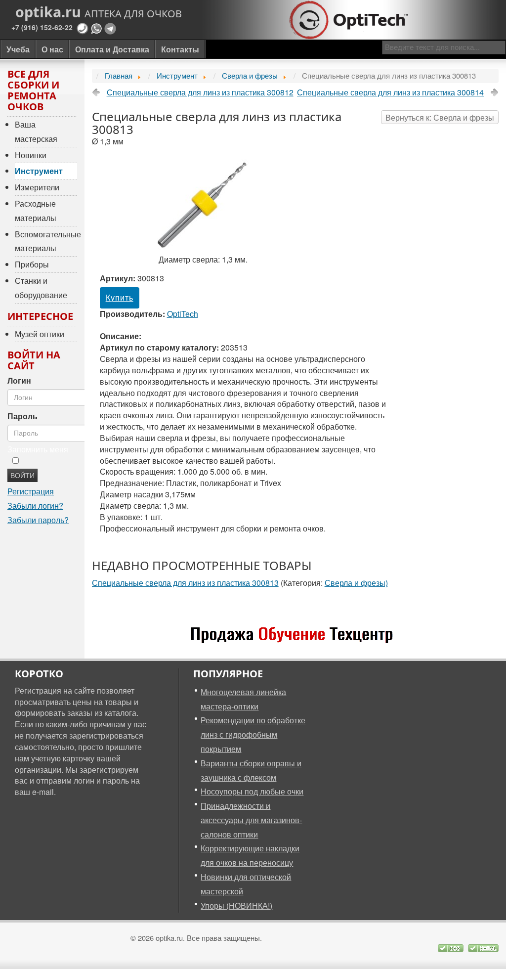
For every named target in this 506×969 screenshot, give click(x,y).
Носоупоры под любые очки (252, 791)
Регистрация (30, 491)
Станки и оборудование (41, 288)
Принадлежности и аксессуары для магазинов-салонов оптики (251, 820)
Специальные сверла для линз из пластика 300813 (185, 582)
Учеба (18, 49)
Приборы (32, 264)
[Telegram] (110, 27)
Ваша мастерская (36, 131)
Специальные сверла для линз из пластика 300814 (390, 92)
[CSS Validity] (451, 946)
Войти (22, 475)
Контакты (180, 49)
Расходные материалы (35, 210)
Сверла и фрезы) (356, 582)
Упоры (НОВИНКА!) (236, 905)
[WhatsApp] (96, 27)
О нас (52, 49)
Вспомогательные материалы (46, 241)
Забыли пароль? (38, 520)
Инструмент (39, 170)
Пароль (22, 416)
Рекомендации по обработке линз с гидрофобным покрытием (253, 734)
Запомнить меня (37, 449)
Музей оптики (39, 334)
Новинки (30, 155)
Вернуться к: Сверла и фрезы (439, 117)
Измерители (37, 187)
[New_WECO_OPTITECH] (295, 635)
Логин (19, 380)
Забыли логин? (35, 505)
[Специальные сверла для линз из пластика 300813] (203, 203)
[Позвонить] (82, 27)
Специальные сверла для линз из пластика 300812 (200, 92)
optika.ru (98, 12)
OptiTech (182, 313)
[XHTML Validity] (483, 946)
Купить (119, 297)
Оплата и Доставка (112, 49)
